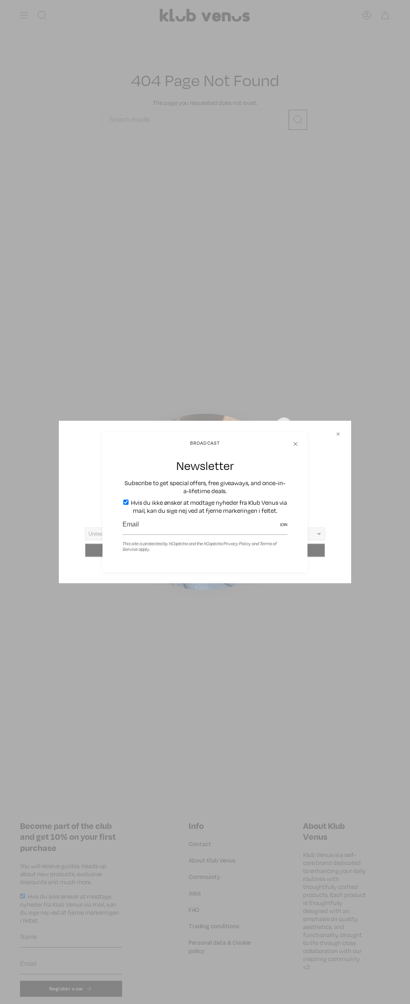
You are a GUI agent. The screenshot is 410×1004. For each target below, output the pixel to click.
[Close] (295, 444)
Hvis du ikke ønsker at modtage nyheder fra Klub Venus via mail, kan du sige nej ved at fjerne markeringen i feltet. (208, 506)
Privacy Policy (237, 543)
